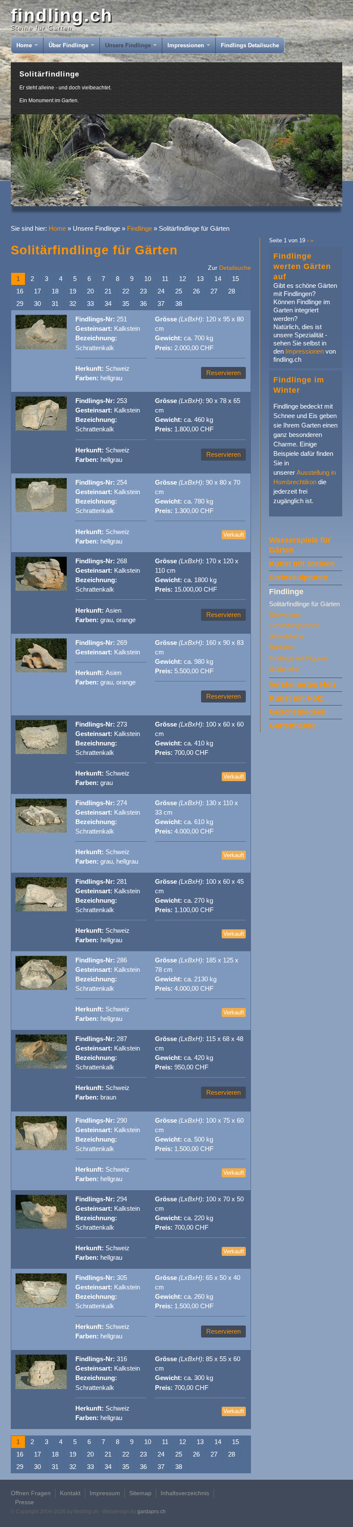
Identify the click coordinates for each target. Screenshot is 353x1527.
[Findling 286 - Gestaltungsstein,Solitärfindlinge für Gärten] (41, 988)
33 (90, 303)
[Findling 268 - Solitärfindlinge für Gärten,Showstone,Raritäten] (41, 589)
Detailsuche (235, 267)
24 (161, 291)
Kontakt (70, 1493)
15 (235, 278)
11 (165, 278)
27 (214, 291)
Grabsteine (284, 669)
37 (161, 303)
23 (143, 291)
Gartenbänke (292, 725)
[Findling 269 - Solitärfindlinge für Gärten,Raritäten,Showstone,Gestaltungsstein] (41, 670)
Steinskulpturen (298, 577)
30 (37, 303)
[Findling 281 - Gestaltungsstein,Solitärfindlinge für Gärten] (41, 909)
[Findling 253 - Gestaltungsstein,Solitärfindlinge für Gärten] (41, 429)
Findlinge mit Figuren (298, 658)
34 (108, 303)
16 (19, 291)
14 (217, 278)
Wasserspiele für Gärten (300, 545)
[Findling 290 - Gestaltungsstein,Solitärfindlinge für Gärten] (41, 1148)
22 (125, 291)
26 (196, 291)
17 (37, 291)
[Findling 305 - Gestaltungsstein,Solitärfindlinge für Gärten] (41, 1305)
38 (178, 303)
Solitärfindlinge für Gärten (304, 604)
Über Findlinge (69, 45)
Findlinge (139, 228)
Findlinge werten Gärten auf (302, 266)
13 (200, 278)
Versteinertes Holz (302, 684)
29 (19, 303)
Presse (24, 1502)
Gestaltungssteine (294, 625)
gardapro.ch (151, 1512)
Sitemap (140, 1493)
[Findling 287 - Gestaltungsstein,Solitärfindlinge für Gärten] (41, 1067)
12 (182, 278)
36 (143, 303)
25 (178, 291)
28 (231, 291)
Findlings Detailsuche (250, 45)
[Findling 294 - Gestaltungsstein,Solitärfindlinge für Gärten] (41, 1227)
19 (72, 291)
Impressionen (186, 45)
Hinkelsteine (286, 636)
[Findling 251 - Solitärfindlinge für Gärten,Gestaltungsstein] (41, 347)
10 (147, 278)
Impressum (105, 1493)
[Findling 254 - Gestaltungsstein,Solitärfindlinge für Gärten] (41, 510)
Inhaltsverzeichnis (185, 1493)
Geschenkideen (297, 712)
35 (125, 303)
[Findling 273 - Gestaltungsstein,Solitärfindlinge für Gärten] (41, 752)
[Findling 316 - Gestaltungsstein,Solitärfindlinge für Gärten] (41, 1387)
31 (55, 303)
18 (55, 291)
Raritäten (281, 647)
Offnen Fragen (31, 1493)
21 (108, 291)
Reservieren (223, 373)
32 (72, 303)
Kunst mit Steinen (302, 563)
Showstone (284, 614)
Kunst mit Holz (296, 698)
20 (90, 291)
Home (25, 45)
